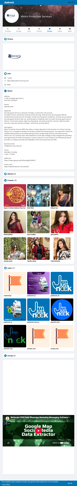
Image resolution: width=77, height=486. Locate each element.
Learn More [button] (6, 484)
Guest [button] (71, 2)
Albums (10, 174)
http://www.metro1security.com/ (18, 81)
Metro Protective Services (36, 16)
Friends (10, 180)
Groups (10, 355)
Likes (9, 268)
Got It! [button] (70, 483)
